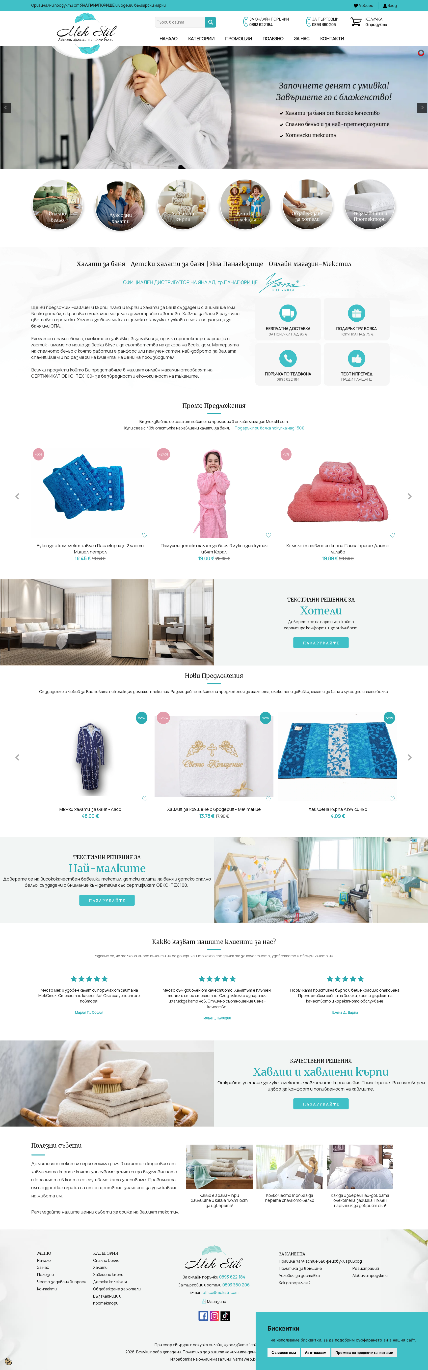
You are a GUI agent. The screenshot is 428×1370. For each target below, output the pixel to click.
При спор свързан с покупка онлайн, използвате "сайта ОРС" (214, 1344)
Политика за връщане (300, 1268)
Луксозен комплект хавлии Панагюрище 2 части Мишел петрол (90, 549)
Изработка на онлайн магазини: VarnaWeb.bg (214, 1359)
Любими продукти (370, 1275)
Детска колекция (110, 1281)
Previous (17, 495)
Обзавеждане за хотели (117, 1289)
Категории (201, 38)
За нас (302, 38)
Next (409, 495)
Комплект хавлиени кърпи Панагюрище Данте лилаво (337, 549)
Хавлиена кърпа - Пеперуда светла (337, 809)
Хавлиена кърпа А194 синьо (214, 809)
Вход (357, 1261)
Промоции (238, 38)
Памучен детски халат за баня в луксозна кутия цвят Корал (214, 549)
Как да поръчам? (295, 1282)
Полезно (273, 38)
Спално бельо (106, 1260)
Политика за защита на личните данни (221, 1352)
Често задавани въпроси (61, 1281)
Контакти (332, 38)
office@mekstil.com (221, 1292)
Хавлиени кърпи (108, 1274)
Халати (100, 1267)
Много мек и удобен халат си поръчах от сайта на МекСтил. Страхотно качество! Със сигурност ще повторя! (89, 1001)
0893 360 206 (324, 24)
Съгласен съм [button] (283, 1352)
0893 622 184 (261, 24)
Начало (169, 38)
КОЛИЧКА (376, 21)
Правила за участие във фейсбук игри (315, 1261)
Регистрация (365, 1268)
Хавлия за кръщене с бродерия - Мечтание (90, 809)
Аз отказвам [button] (315, 1352)
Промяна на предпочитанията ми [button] (364, 1352)
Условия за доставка (299, 1275)
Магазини (216, 1301)
